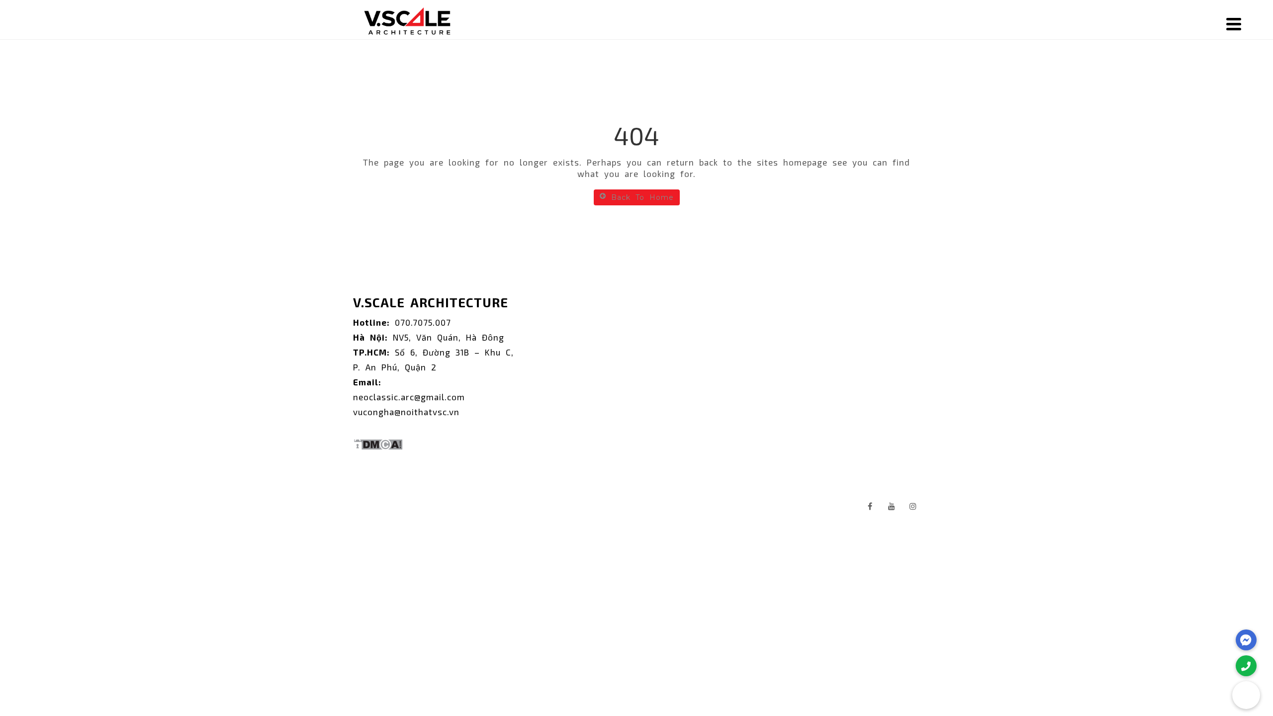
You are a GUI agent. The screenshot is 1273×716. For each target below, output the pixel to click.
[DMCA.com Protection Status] (378, 441)
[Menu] (1234, 23)
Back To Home (642, 197)
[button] (1246, 695)
